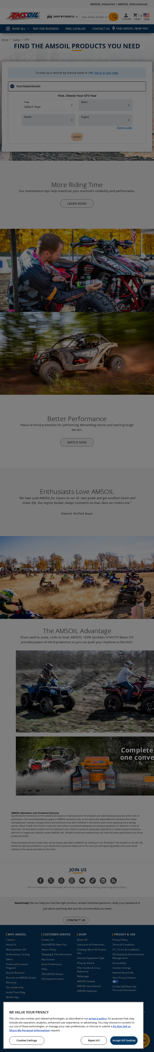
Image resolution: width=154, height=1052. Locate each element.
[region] (73, 1025)
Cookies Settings (26, 1040)
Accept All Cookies (123, 1040)
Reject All (94, 1040)
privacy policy (97, 1018)
